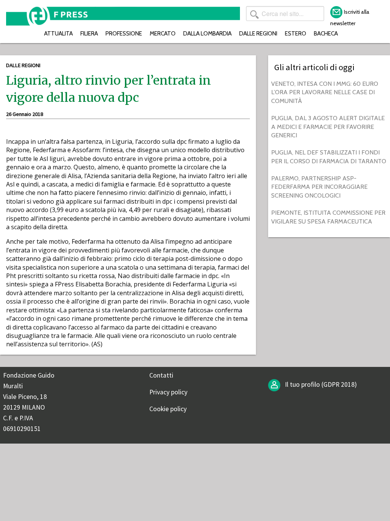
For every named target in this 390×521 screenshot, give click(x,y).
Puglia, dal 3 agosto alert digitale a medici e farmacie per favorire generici (328, 126)
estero (295, 33)
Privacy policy (168, 392)
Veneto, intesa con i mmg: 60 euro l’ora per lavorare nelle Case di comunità (324, 92)
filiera (89, 33)
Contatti (161, 375)
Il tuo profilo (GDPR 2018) (320, 384)
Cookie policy (168, 409)
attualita (58, 33)
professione (123, 33)
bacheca (326, 33)
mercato (163, 33)
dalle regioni (258, 33)
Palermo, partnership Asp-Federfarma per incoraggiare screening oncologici (319, 187)
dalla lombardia (207, 33)
